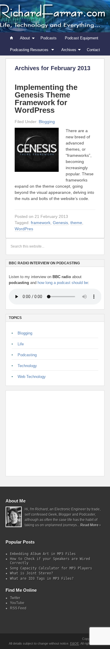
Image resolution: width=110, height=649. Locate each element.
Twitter (15, 598)
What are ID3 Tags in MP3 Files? (42, 578)
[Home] (11, 38)
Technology (27, 366)
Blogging (47, 121)
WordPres (24, 228)
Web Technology (32, 376)
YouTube (17, 603)
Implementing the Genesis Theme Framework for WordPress (46, 99)
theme (76, 222)
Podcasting (27, 355)
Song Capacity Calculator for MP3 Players (51, 568)
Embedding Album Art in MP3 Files (43, 554)
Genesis (60, 222)
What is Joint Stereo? (31, 573)
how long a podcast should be (63, 282)
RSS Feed (18, 608)
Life (21, 344)
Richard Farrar (55, 16)
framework (40, 222)
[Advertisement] (50, 433)
